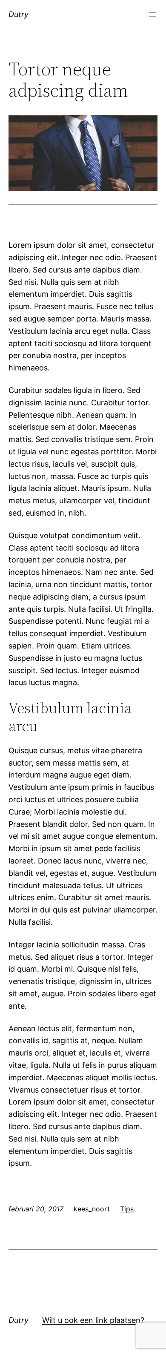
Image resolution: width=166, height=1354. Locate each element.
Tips (127, 1209)
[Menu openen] (152, 14)
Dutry (19, 14)
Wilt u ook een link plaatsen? (93, 1320)
